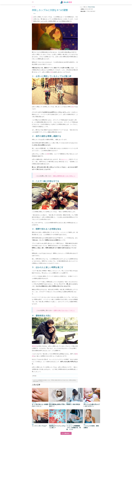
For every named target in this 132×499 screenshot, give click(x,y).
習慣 (48, 154)
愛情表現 (34, 346)
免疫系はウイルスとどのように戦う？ (57, 426)
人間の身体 (34, 402)
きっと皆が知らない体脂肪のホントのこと (40, 405)
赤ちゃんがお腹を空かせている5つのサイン (92, 405)
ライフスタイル (52, 424)
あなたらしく (65, 159)
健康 (33, 424)
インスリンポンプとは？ (39, 426)
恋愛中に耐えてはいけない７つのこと (64, 310)
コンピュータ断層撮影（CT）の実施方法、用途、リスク (73, 427)
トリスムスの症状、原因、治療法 (92, 426)
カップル (33, 6)
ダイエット (51, 402)
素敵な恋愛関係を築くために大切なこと (64, 176)
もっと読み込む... (66, 433)
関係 (51, 72)
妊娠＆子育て (68, 402)
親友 (73, 106)
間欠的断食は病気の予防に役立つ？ (57, 405)
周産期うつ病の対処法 (73, 404)
